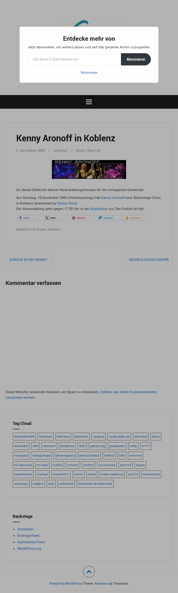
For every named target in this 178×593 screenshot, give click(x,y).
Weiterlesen (89, 72)
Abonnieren (136, 59)
